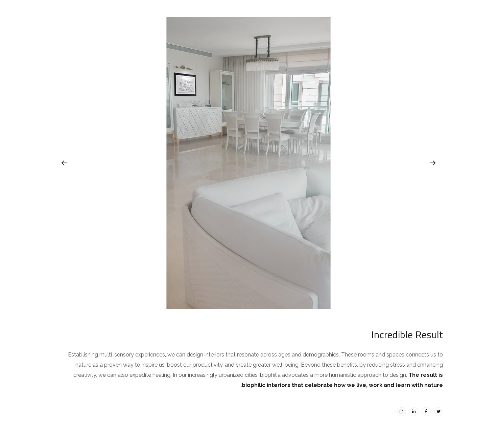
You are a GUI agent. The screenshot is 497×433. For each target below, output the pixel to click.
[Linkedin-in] (413, 411)
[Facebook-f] (426, 411)
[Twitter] (438, 411)
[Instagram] (401, 411)
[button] (433, 163)
